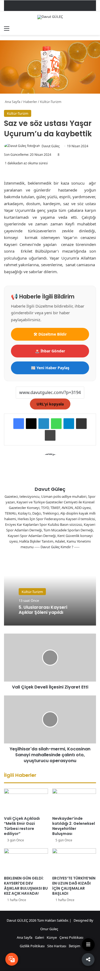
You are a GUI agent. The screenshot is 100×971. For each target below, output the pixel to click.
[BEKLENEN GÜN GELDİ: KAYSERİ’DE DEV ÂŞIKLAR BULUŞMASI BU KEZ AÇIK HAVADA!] (26, 860)
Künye (52, 937)
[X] (31, 423)
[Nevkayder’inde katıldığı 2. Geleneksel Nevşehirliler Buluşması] (74, 801)
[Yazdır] (50, 435)
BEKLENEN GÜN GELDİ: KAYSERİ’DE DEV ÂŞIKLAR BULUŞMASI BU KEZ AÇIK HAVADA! (26, 886)
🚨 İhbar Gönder (50, 350)
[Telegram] (68, 423)
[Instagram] (63, 555)
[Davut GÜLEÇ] (50, 17)
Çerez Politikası (71, 937)
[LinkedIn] (43, 423)
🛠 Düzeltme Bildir (50, 334)
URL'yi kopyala (50, 404)
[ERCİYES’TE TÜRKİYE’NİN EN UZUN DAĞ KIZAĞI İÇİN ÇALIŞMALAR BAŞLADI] (74, 860)
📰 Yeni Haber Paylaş (50, 367)
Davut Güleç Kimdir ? (57, 546)
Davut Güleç (51, 146)
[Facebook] (18, 423)
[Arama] (93, 28)
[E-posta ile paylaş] (81, 423)
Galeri (39, 937)
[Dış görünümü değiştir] (84, 28)
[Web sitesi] (37, 555)
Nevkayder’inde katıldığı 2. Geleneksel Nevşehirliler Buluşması (73, 826)
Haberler (30, 101)
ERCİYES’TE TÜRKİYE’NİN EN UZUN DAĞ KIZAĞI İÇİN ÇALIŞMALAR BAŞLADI (73, 886)
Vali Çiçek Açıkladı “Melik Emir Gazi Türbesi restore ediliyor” (22, 826)
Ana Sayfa (12, 101)
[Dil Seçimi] (11, 959)
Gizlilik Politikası (32, 946)
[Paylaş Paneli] (88, 958)
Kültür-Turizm (50, 101)
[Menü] (6, 28)
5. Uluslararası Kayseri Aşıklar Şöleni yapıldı (43, 609)
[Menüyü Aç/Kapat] (88, 944)
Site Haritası (56, 946)
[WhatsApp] (56, 423)
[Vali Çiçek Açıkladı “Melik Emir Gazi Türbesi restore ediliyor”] (26, 801)
